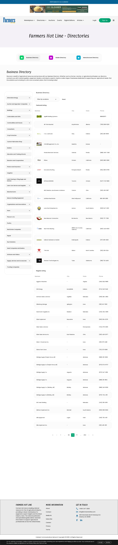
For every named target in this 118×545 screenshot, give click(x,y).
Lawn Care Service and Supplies (16, 185)
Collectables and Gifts (13, 116)
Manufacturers (11, 192)
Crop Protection (12, 135)
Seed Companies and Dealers (16, 248)
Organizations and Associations (16, 204)
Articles (79, 20)
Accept (100, 542)
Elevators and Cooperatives (15, 160)
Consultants (10, 129)
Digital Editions (69, 20)
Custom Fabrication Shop (14, 141)
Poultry (9, 223)
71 (76, 435)
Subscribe (49, 519)
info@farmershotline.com (87, 512)
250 (85, 435)
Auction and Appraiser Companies (17, 104)
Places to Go (11, 217)
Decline (108, 542)
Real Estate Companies (14, 229)
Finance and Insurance (13, 167)
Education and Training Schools (16, 154)
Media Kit (49, 515)
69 (69, 435)
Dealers (9, 148)
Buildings (9, 110)
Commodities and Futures (14, 123)
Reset (64, 99)
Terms (48, 530)
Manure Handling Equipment (15, 198)
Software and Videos (13, 254)
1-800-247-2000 (84, 509)
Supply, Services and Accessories (17, 261)
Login (94, 20)
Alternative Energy (12, 98)
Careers (48, 522)
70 (73, 435)
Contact (48, 512)
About (48, 508)
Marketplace (28, 20)
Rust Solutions (11, 242)
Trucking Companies (13, 267)
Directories (41, 20)
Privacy (48, 526)
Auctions (52, 20)
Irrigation (10, 173)
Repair (9, 235)
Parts (8, 210)
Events (59, 20)
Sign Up (105, 20)
